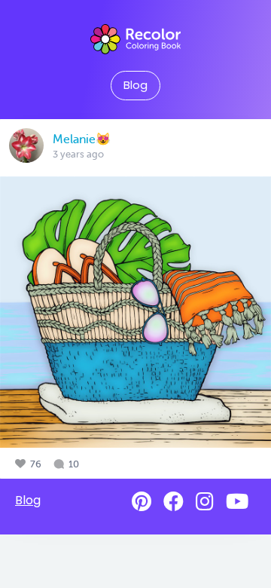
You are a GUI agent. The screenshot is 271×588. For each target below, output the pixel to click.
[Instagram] (205, 502)
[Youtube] (237, 502)
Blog (135, 85)
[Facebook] (173, 502)
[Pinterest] (141, 502)
